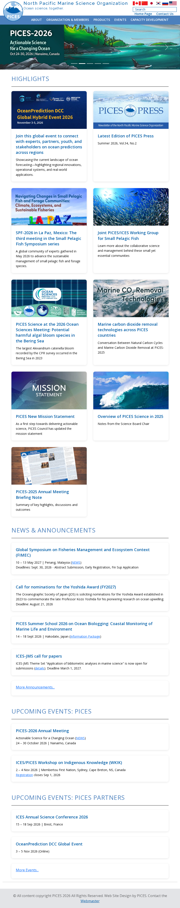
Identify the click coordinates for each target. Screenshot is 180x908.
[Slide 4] (98, 63)
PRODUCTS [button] (102, 20)
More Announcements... (35, 687)
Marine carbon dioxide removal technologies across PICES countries (128, 330)
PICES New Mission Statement (45, 416)
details (39, 668)
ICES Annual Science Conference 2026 (52, 817)
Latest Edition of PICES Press (126, 135)
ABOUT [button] (36, 20)
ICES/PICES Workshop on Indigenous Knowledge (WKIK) (69, 762)
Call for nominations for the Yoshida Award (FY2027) (66, 587)
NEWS (76, 562)
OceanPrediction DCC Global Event (49, 844)
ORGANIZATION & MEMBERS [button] (67, 20)
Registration (24, 775)
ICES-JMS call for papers (39, 656)
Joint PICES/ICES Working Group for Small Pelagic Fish (128, 235)
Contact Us (164, 14)
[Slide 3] (90, 63)
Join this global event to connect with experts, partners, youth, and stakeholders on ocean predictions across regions (49, 144)
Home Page (143, 14)
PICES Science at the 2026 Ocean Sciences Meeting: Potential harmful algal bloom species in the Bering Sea (47, 332)
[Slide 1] (74, 63)
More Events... (27, 870)
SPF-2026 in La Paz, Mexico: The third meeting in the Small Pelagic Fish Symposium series (48, 238)
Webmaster (90, 901)
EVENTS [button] (120, 20)
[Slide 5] (106, 63)
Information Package (85, 636)
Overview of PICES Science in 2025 (130, 416)
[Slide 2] (82, 63)
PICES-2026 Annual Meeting (42, 730)
